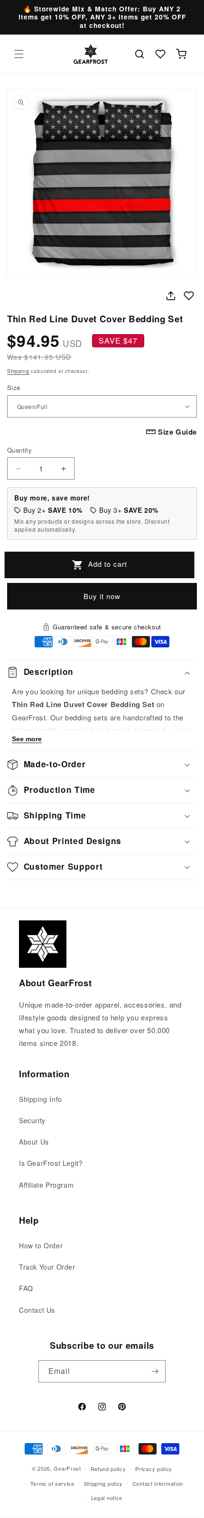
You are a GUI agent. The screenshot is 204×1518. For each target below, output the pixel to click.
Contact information (157, 1483)
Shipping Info (40, 1099)
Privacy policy (153, 1469)
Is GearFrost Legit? (51, 1163)
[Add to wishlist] (189, 296)
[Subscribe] (154, 1371)
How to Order (41, 1245)
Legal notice (106, 1497)
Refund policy (108, 1469)
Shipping (18, 371)
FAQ (26, 1288)
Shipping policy (103, 1483)
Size (13, 387)
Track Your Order (47, 1267)
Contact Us (37, 1310)
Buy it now (102, 596)
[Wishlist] (160, 54)
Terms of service (52, 1483)
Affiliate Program (46, 1185)
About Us (34, 1141)
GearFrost (67, 1468)
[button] (19, 54)
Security (32, 1120)
